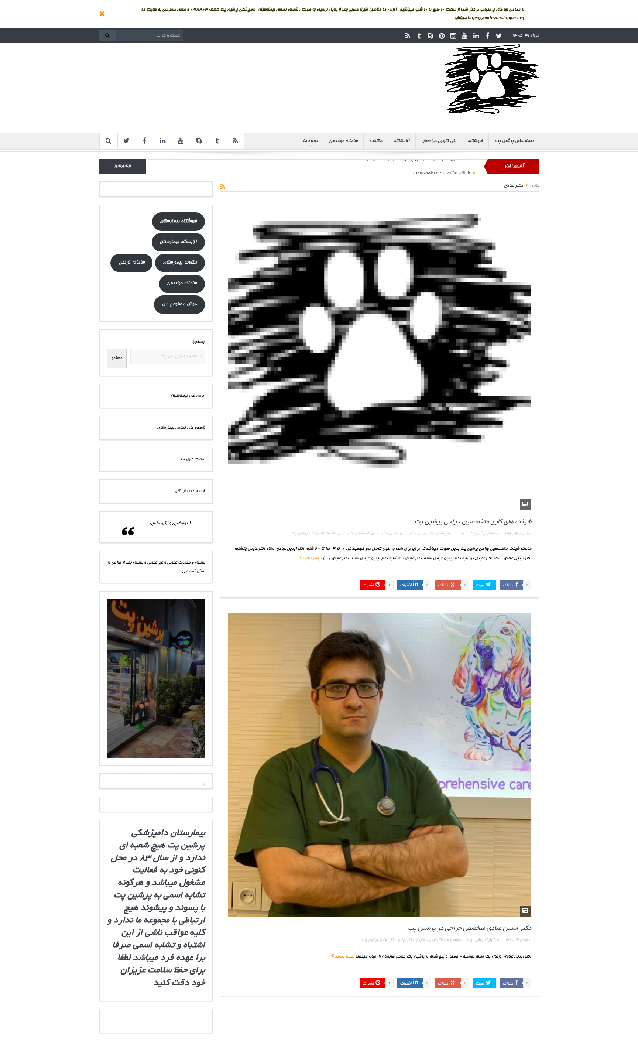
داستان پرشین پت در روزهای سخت (441, 166)
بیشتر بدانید (311, 558)
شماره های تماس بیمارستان (181, 427)
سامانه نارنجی (132, 263)
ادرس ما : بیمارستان (188, 395)
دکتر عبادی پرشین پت (378, 940)
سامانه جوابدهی (343, 141)
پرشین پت (437, 533)
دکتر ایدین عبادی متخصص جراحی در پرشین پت (469, 928)
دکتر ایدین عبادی (402, 533)
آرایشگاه (402, 141)
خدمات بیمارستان (189, 491)
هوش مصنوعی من (179, 304)
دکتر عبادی (346, 533)
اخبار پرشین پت (481, 533)
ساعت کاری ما (193, 459)
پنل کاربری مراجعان (438, 141)
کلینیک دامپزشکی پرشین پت (313, 533)
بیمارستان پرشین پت (513, 141)
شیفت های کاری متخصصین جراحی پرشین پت (473, 521)
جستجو (198, 342)
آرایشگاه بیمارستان (178, 242)
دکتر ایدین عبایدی (429, 940)
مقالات (375, 141)
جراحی (422, 533)
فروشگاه (475, 141)
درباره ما (310, 141)
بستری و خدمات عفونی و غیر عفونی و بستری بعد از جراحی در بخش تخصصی (156, 566)
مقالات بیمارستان (180, 263)
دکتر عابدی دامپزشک (372, 533)
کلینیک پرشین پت (481, 940)
